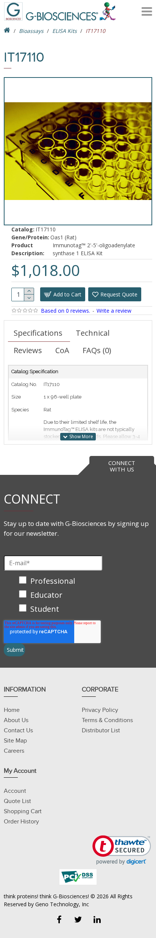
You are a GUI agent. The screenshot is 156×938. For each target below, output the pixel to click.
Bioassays (31, 30)
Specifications (38, 333)
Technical (92, 333)
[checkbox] (53, 596)
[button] (121, 850)
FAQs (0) (97, 350)
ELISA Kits (64, 30)
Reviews (28, 350)
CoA (62, 350)
